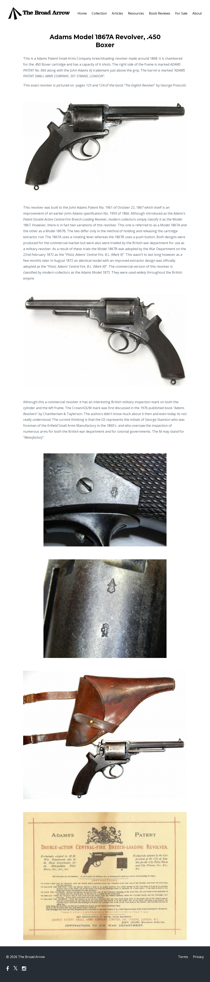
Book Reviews (159, 13)
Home (82, 13)
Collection (99, 13)
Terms (183, 957)
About (197, 13)
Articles (117, 13)
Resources (136, 13)
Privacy (198, 957)
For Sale (181, 13)
